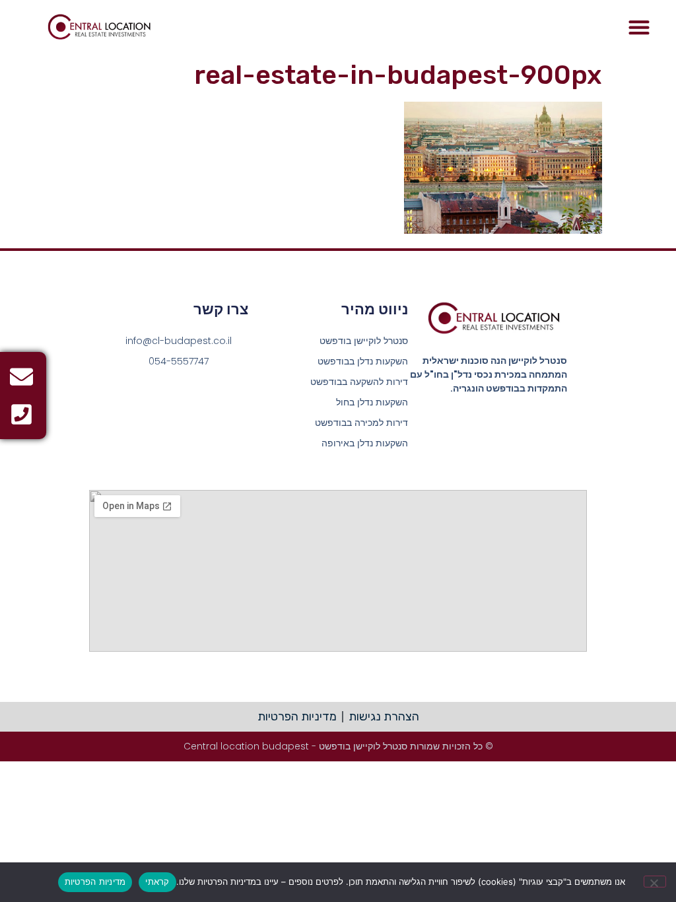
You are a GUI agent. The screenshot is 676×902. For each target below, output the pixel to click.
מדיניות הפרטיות (95, 881)
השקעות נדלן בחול (372, 402)
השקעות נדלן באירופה (364, 443)
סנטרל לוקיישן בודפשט (364, 340)
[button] (639, 27)
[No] (655, 881)
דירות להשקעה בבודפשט (359, 381)
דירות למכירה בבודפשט (361, 422)
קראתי (157, 881)
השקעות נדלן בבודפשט (363, 361)
